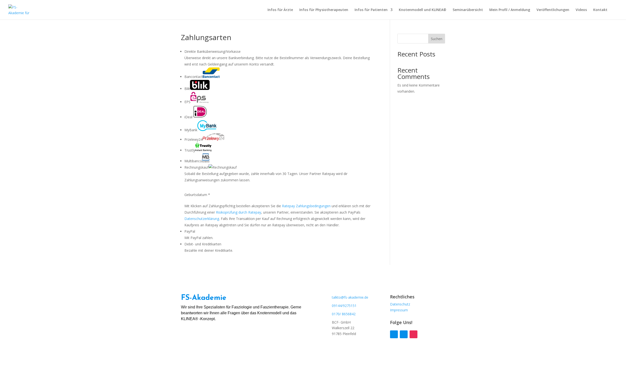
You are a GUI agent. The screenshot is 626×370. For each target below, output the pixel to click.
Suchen (436, 38)
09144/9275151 (344, 305)
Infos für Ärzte (280, 10)
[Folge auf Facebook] (394, 334)
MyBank (190, 130)
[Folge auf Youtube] (404, 334)
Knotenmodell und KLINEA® (422, 10)
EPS (187, 101)
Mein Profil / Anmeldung (509, 10)
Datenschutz (400, 304)
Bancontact (193, 76)
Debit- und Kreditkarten (202, 244)
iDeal (188, 117)
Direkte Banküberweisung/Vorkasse (212, 51)
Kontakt (600, 10)
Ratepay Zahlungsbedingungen (306, 206)
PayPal (189, 231)
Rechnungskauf (196, 167)
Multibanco (193, 161)
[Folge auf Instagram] (413, 334)
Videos (581, 10)
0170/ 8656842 (344, 314)
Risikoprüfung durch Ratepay (238, 212)
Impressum (399, 310)
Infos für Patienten (371, 10)
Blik (187, 88)
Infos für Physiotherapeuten (323, 10)
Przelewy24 (193, 139)
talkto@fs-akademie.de (350, 297)
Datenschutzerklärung (201, 218)
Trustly (189, 150)
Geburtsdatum (197, 194)
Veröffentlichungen (553, 10)
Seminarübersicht (468, 10)
